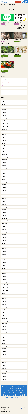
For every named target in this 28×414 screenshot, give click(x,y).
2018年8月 (4, 362)
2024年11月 (5, 157)
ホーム (2, 4)
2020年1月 (4, 315)
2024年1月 (4, 184)
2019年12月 (5, 318)
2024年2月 (4, 182)
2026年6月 (4, 107)
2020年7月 (4, 298)
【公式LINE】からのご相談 (7, 26)
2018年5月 (4, 371)
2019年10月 (5, 323)
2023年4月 (4, 209)
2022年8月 (4, 229)
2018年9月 (4, 359)
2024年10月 (5, 159)
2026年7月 (4, 104)
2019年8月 (4, 329)
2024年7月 (4, 168)
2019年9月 (4, 326)
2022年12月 (5, 218)
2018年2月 (4, 379)
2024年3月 (4, 179)
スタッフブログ (6, 93)
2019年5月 (4, 337)
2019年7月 (4, 332)
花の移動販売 (4, 72)
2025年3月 (4, 148)
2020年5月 (4, 304)
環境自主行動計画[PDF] (6, 411)
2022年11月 (5, 220)
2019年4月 (4, 340)
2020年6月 (4, 301)
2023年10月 (5, 193)
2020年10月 (5, 290)
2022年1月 (4, 248)
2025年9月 (4, 132)
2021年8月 (4, 262)
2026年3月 (4, 115)
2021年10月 (5, 257)
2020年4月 (4, 307)
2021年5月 (4, 271)
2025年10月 (5, 129)
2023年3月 (4, 212)
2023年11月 (5, 190)
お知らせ (4, 85)
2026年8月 (4, 101)
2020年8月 (4, 296)
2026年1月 (4, 120)
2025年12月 (5, 123)
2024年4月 (4, 176)
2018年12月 (5, 351)
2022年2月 (4, 246)
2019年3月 (4, 343)
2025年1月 (4, 151)
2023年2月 (4, 215)
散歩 (2, 57)
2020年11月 (5, 287)
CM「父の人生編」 (5, 43)
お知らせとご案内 (7, 4)
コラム (4, 90)
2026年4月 (4, 112)
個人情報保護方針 (5, 407)
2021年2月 (4, 279)
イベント (4, 87)
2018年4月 (4, 373)
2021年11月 (5, 254)
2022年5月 (4, 237)
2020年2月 (4, 312)
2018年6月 (4, 368)
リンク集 (3, 409)
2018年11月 (5, 354)
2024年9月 (4, 162)
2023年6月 (4, 204)
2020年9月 (4, 293)
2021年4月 (4, 273)
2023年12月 (5, 187)
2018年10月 (5, 357)
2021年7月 (4, 265)
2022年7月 (4, 232)
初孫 (15, 57)
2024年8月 (4, 165)
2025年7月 (4, 137)
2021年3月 (4, 276)
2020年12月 (5, 284)
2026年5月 (4, 109)
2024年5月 (4, 173)
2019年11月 (5, 321)
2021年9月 (4, 259)
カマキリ (16, 43)
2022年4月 (4, 240)
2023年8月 (4, 198)
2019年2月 (4, 346)
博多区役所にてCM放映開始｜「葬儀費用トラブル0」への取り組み (20, 27)
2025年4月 (4, 145)
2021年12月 (5, 251)
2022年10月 (5, 223)
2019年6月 (4, 334)
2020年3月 (4, 309)
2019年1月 (4, 348)
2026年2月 (4, 118)
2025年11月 (5, 126)
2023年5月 (4, 207)
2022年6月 (4, 234)
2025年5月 (4, 143)
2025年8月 (4, 134)
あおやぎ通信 (5, 79)
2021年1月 (4, 282)
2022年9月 (4, 226)
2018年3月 (4, 376)
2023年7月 (4, 201)
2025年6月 (4, 140)
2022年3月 (4, 243)
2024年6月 (4, 170)
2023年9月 (4, 195)
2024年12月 (5, 154)
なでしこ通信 (5, 82)
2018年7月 (4, 365)
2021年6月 (4, 268)
